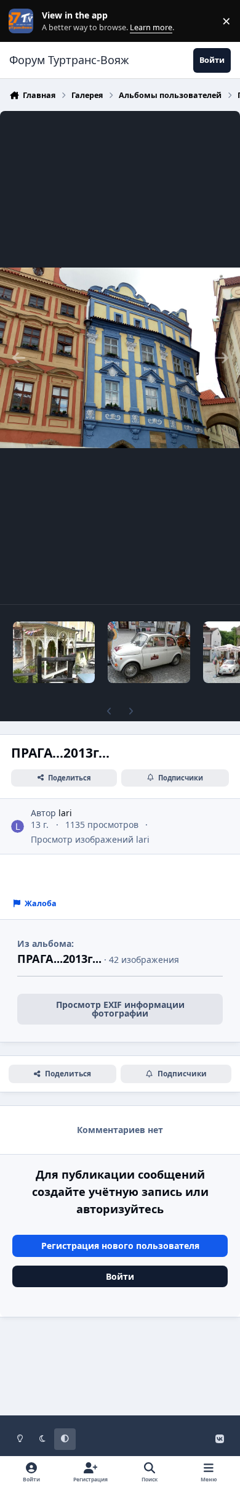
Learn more (23, 21)
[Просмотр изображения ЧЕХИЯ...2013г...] (54, 652)
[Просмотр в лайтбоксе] (120, 357)
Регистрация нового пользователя (120, 1245)
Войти (120, 1276)
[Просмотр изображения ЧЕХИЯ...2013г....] (149, 652)
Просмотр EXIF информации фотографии (120, 1009)
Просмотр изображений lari (90, 839)
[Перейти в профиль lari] (17, 826)
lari (65, 813)
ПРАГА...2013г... (59, 958)
